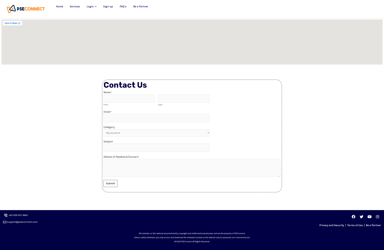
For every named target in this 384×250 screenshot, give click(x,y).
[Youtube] (369, 216)
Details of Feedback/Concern (121, 156)
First (106, 104)
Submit (110, 183)
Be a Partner (140, 6)
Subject (108, 141)
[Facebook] (353, 216)
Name (108, 92)
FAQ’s (123, 6)
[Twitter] (361, 216)
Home (59, 6)
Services (75, 6)
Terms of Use (355, 225)
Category (109, 127)
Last (160, 104)
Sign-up (108, 6)
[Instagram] (377, 216)
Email (108, 111)
